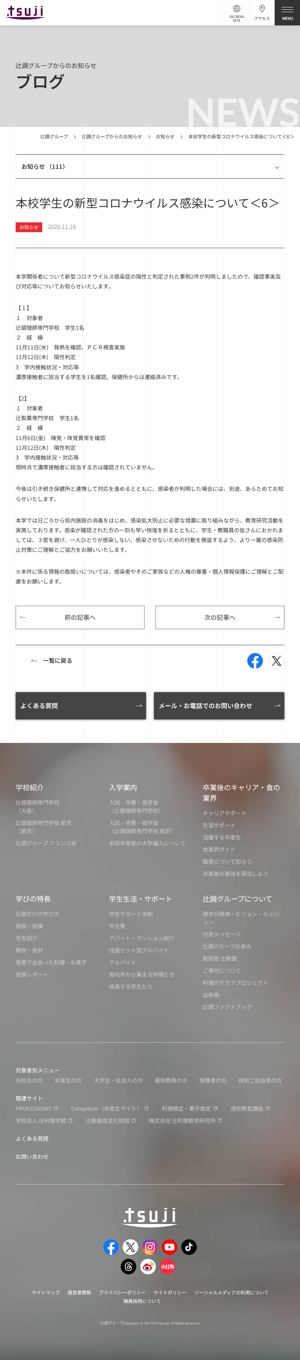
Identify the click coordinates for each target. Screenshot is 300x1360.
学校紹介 (30, 787)
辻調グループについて (237, 898)
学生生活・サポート (140, 898)
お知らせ (165, 136)
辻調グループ (54, 136)
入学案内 (123, 787)
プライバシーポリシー (122, 1292)
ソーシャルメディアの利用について (231, 1292)
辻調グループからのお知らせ (112, 136)
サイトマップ (46, 1292)
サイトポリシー (170, 1292)
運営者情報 (79, 1292)
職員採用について (142, 1300)
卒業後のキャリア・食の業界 (241, 792)
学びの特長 (33, 898)
